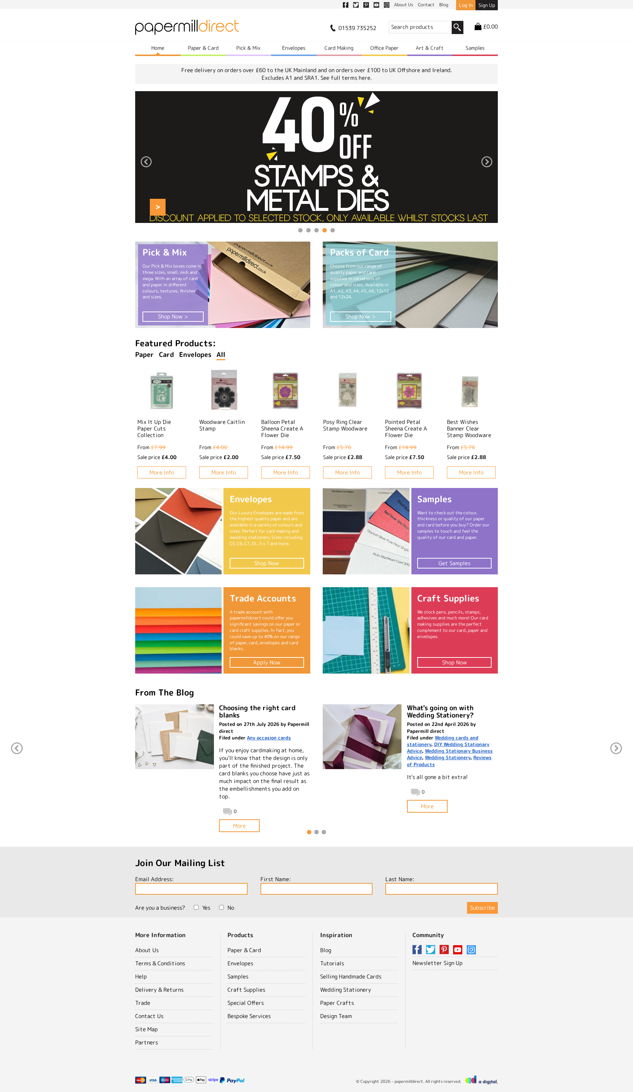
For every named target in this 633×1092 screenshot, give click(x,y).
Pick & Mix (248, 47)
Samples (475, 47)
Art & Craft (430, 47)
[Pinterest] (445, 950)
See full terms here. (346, 78)
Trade (142, 1003)
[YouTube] (459, 950)
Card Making (339, 47)
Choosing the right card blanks (257, 711)
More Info (161, 472)
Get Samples (454, 563)
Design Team (336, 1016)
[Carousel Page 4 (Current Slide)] (324, 230)
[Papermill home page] (187, 29)
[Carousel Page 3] (316, 230)
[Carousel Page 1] (300, 230)
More (239, 826)
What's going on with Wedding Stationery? (440, 711)
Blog (325, 950)
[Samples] (366, 531)
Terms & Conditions (160, 963)
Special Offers (245, 1003)
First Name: (275, 879)
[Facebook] (418, 950)
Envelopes (294, 47)
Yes (206, 908)
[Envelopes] (178, 531)
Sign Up (486, 5)
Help (141, 976)
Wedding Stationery (447, 757)
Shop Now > (173, 316)
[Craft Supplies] (366, 630)
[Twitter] (432, 950)
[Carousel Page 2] (308, 230)
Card (166, 354)
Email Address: (154, 879)
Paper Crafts (337, 1003)
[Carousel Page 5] (332, 230)
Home (157, 47)
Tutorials (332, 963)
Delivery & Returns (159, 990)
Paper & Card (203, 47)
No (230, 908)
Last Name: (399, 879)
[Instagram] (471, 950)
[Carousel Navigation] (316, 162)
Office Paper (384, 47)
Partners (146, 1042)
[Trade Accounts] (178, 630)
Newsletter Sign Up (437, 963)
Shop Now (266, 563)
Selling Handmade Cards (350, 976)
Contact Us (149, 1016)
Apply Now (267, 662)
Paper (144, 354)
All (220, 354)
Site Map (146, 1029)
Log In (466, 5)
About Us (147, 950)
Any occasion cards (269, 737)
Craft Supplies (246, 990)
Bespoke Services (249, 1016)
